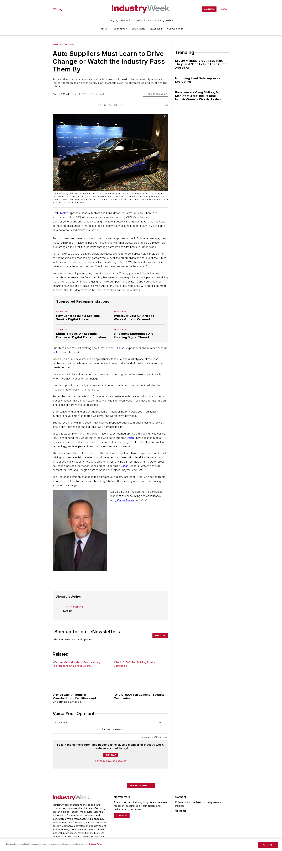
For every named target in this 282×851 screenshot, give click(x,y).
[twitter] (110, 105)
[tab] (61, 722)
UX (116, 348)
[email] (120, 105)
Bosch (124, 465)
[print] (166, 105)
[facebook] (99, 105)
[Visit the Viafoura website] (160, 737)
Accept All (267, 845)
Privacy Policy (95, 844)
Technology (119, 29)
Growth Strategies (63, 44)
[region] (110, 730)
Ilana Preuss (60, 819)
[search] (60, 9)
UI (57, 352)
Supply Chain (175, 29)
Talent (103, 29)
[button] (55, 9)
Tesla (63, 213)
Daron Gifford (61, 94)
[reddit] (115, 105)
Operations (138, 29)
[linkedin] (105, 105)
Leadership (156, 29)
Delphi (131, 437)
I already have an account (110, 760)
